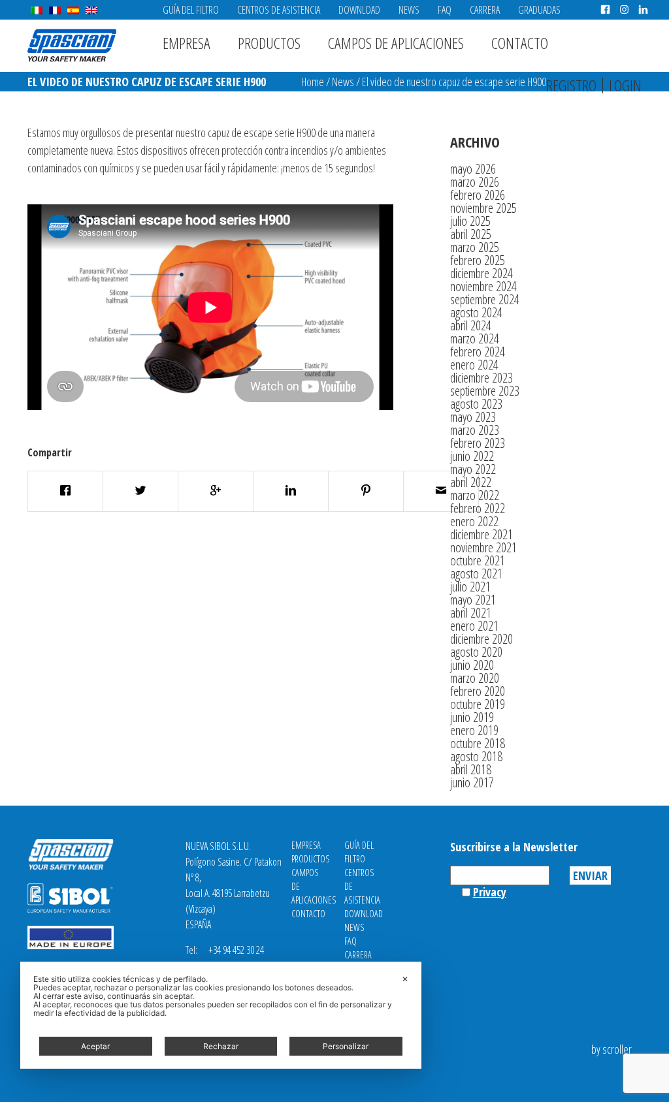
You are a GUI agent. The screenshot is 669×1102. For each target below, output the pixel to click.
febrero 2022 (477, 508)
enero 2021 (474, 626)
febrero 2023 (477, 443)
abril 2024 (470, 325)
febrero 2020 (477, 691)
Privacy (489, 892)
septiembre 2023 (484, 391)
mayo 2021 (473, 599)
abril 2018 (470, 769)
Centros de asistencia (278, 10)
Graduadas (539, 10)
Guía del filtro (191, 10)
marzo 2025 (474, 247)
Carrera (485, 10)
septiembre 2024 (484, 299)
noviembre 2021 (483, 547)
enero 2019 (474, 730)
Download (359, 10)
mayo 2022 (473, 469)
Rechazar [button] (220, 1046)
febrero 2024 (477, 351)
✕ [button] (405, 979)
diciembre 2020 (481, 639)
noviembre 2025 (483, 208)
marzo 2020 (474, 678)
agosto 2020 (476, 652)
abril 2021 (470, 613)
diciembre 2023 (481, 377)
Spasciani (71, 45)
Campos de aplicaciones (396, 43)
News (409, 10)
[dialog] (220, 1015)
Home (312, 81)
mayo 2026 (473, 169)
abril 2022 (470, 482)
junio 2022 (472, 456)
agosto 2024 (476, 312)
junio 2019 (472, 717)
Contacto (519, 43)
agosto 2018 (476, 756)
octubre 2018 (477, 743)
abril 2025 (470, 234)
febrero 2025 (477, 260)
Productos (269, 43)
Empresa (186, 43)
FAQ (444, 10)
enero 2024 (474, 364)
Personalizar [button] (345, 1046)
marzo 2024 (474, 338)
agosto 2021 (476, 573)
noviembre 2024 (483, 286)
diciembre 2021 (481, 534)
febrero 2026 (477, 195)
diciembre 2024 (481, 273)
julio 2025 (470, 221)
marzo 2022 (474, 495)
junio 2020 (472, 665)
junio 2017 (472, 782)
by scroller (611, 1049)
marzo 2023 (474, 430)
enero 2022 (474, 521)
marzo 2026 (474, 182)
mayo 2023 (473, 417)
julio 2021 (470, 586)
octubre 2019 (477, 704)
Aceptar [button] (95, 1046)
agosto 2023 (476, 404)
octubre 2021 (477, 560)
